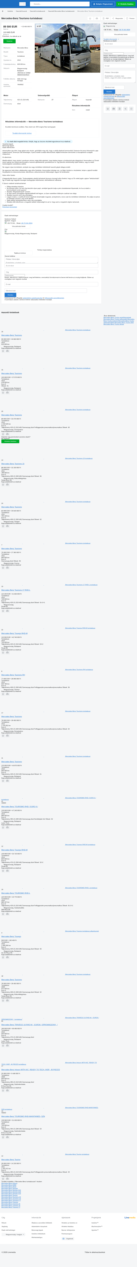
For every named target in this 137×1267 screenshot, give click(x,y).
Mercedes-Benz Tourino (10, 1160)
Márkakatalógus (37, 1237)
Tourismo (20, 52)
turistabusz (21, 56)
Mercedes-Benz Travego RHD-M (14, 633)
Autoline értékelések (38, 1234)
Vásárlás (9, 41)
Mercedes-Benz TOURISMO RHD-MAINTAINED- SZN (23, 1116)
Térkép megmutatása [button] (44, 250)
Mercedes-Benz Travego (11, 936)
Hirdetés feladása (10, 441)
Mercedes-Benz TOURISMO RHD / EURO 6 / (19, 807)
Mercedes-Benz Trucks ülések (113, 324)
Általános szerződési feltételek (42, 1223)
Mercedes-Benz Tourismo (11, 335)
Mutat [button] (19, 223)
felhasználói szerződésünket (54, 298)
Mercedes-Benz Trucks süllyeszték (115, 319)
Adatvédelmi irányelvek (39, 1226)
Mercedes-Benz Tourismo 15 (12, 464)
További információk (110, 39)
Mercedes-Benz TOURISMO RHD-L (15, 893)
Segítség (5, 1226)
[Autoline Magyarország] (9, 4)
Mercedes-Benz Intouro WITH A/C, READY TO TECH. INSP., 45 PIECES (30, 1070)
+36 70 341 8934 (26, 223)
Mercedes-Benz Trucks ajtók (124, 322)
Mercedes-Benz (22, 48)
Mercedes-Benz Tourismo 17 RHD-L (15, 590)
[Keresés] (32, 4)
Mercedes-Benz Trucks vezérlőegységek (117, 317)
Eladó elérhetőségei (8, 1230)
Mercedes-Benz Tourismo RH (13, 675)
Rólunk (4, 1223)
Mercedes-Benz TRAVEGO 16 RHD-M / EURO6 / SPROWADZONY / (29, 1025)
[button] (90, 18)
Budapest (20, 70)
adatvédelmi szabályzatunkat (32, 298)
